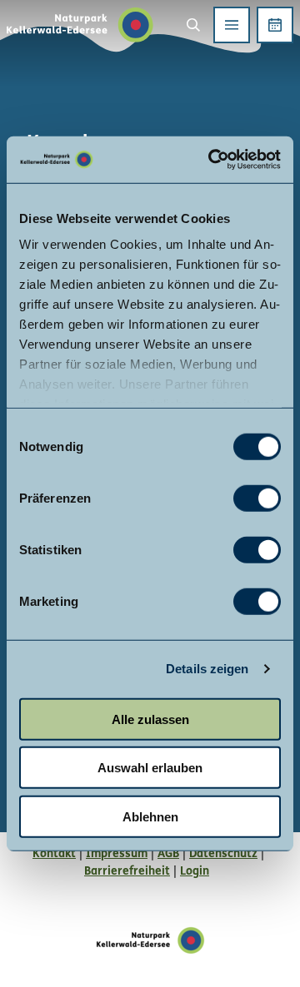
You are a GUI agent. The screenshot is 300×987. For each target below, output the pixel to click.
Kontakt (54, 854)
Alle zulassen (150, 719)
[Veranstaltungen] (275, 25)
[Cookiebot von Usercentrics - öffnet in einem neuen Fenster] (211, 160)
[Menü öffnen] (231, 25)
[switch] (257, 497)
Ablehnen (150, 816)
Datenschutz (223, 854)
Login (194, 871)
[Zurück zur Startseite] (80, 24)
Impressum (117, 854)
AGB (168, 854)
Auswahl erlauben (150, 768)
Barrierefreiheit (127, 871)
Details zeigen (207, 669)
